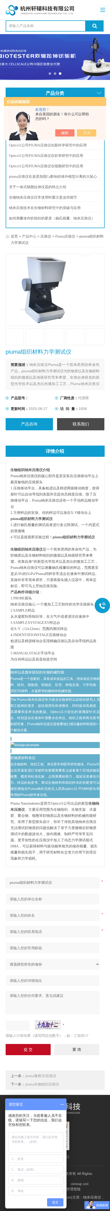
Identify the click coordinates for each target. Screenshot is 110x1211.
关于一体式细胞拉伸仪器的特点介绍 (37, 187)
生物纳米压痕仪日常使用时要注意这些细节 (43, 197)
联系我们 (81, 424)
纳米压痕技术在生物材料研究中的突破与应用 (45, 208)
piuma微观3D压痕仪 (40, 1076)
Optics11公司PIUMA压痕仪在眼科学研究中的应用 (48, 145)
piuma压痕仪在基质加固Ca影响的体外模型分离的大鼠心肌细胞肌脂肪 (55, 176)
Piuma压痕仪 (65, 236)
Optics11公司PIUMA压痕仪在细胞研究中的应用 (46, 166)
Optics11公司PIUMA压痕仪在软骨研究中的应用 (46, 156)
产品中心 (29, 236)
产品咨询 (29, 424)
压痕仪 (45, 236)
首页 (14, 236)
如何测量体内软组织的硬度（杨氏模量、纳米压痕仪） (52, 218)
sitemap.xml (80, 1184)
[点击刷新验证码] (48, 1025)
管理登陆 (73, 1189)
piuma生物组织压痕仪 (42, 1084)
